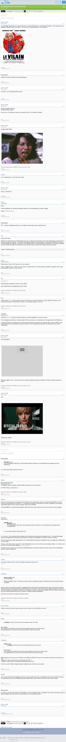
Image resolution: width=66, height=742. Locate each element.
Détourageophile (4, 74)
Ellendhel (3, 313)
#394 (63, 89)
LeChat (3, 559)
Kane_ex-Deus (4, 605)
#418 (63, 674)
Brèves (17, 737)
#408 (63, 450)
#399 (63, 203)
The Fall (10, 300)
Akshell (3, 174)
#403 (63, 278)
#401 (63, 235)
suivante (40, 11)
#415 (63, 605)
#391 (63, 15)
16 (29, 11)
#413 (63, 559)
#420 (63, 705)
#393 (63, 74)
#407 (63, 394)
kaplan (2, 480)
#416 (63, 618)
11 (18, 11)
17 (31, 11)
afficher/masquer (9, 211)
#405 (63, 314)
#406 (63, 336)
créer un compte (35, 732)
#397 (63, 174)
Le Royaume (4, 281)
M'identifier (27, 732)
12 (20, 11)
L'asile (10, 739)
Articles (9, 737)
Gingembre (4, 14)
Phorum (15, 739)
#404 (63, 298)
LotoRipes (3, 574)
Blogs (13, 737)
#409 (63, 458)
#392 (63, 23)
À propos (31, 737)
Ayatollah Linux (4, 314)
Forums (2, 8)
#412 (63, 518)
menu (58, 2)
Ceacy (2, 260)
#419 (63, 690)
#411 (63, 499)
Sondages (26, 737)
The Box (9, 317)
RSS (43, 737)
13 (22, 11)
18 (33, 11)
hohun (2, 202)
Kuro (2, 298)
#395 (63, 106)
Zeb (2, 235)
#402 (63, 261)
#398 (63, 189)
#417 (63, 640)
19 (36, 11)
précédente (10, 11)
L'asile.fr (4, 737)
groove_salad (4, 22)
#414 (63, 573)
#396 (63, 126)
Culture (6, 8)
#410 (63, 480)
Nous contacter (37, 737)
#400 (63, 222)
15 (27, 11)
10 (16, 11)
